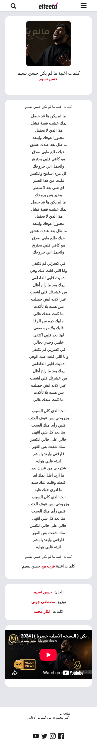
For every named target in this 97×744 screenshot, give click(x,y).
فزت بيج (48, 566)
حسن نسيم (48, 79)
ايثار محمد (42, 611)
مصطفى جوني (43, 602)
